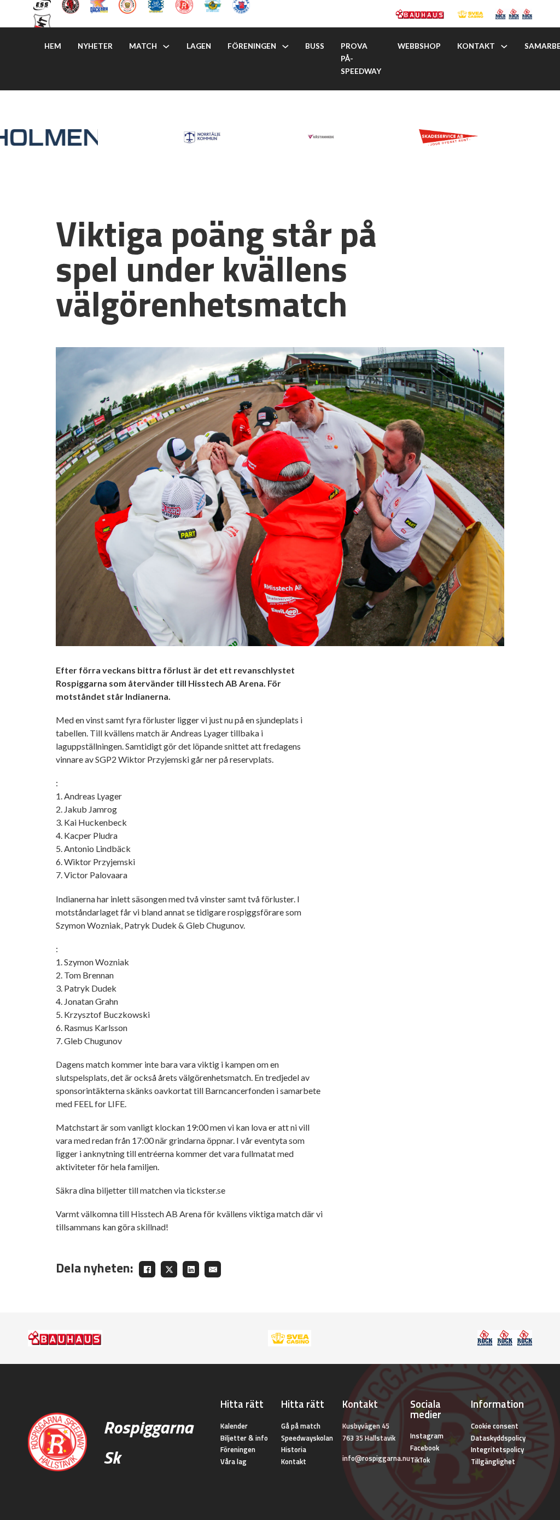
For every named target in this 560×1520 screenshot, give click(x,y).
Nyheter (95, 46)
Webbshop (419, 46)
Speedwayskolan (307, 1437)
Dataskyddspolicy (498, 1437)
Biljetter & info (244, 1437)
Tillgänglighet (493, 1461)
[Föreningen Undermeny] (285, 46)
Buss (314, 46)
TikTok (420, 1459)
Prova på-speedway (361, 59)
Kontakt (476, 46)
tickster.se (205, 1190)
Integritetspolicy (497, 1449)
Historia (293, 1449)
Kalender (234, 1425)
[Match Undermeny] (166, 46)
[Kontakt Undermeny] (504, 46)
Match (143, 46)
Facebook (424, 1447)
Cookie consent (494, 1425)
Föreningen (252, 46)
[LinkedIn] (191, 1269)
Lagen (198, 46)
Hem (52, 46)
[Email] (213, 1269)
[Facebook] (147, 1269)
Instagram (427, 1435)
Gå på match (300, 1425)
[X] (169, 1269)
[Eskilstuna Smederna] (42, 21)
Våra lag (233, 1461)
